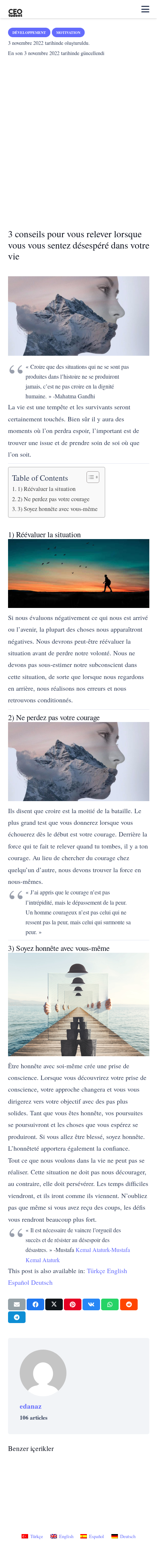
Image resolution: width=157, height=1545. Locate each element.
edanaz (31, 1406)
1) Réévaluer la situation (47, 489)
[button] (145, 9)
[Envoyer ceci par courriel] (17, 1304)
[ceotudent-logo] (15, 9)
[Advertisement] (78, 140)
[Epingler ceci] (72, 1304)
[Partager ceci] (35, 1304)
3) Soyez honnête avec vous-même (57, 509)
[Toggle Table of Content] (89, 477)
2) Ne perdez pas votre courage (53, 499)
